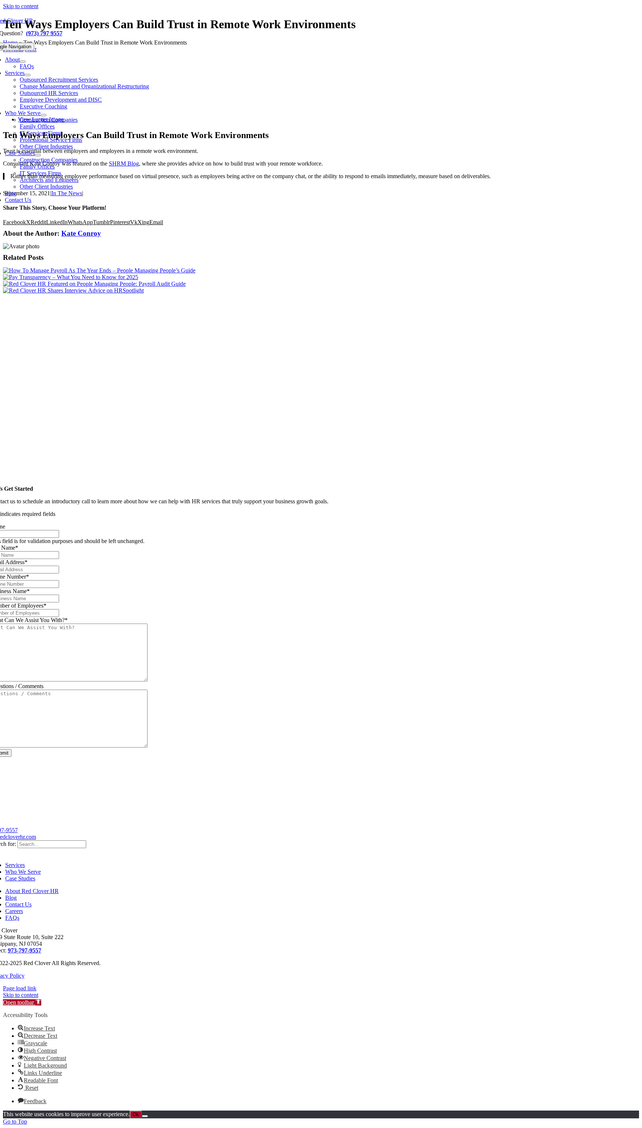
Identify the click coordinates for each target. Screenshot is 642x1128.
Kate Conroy (81, 233)
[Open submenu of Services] (27, 75)
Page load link (19, 988)
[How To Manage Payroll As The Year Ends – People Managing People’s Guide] (99, 270)
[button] (22, 1002)
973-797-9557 (24, 950)
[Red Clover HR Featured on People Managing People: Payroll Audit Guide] (94, 284)
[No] (145, 1116)
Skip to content (20, 6)
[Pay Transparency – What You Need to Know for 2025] (70, 277)
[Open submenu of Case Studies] (38, 155)
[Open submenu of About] (23, 62)
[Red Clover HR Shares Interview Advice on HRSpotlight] (73, 290)
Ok (136, 1114)
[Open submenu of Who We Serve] (43, 115)
